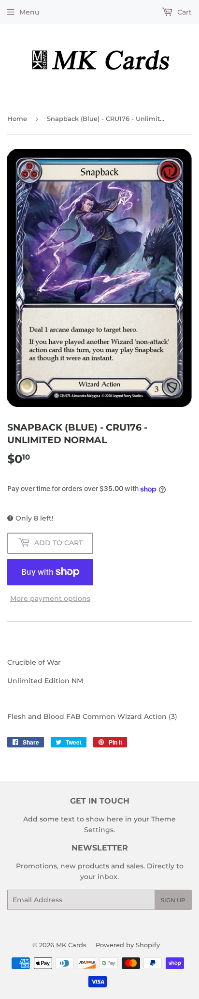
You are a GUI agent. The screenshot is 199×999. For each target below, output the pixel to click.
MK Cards (71, 945)
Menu (29, 12)
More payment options (50, 598)
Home (17, 118)
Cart (183, 12)
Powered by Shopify (128, 945)
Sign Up (173, 900)
